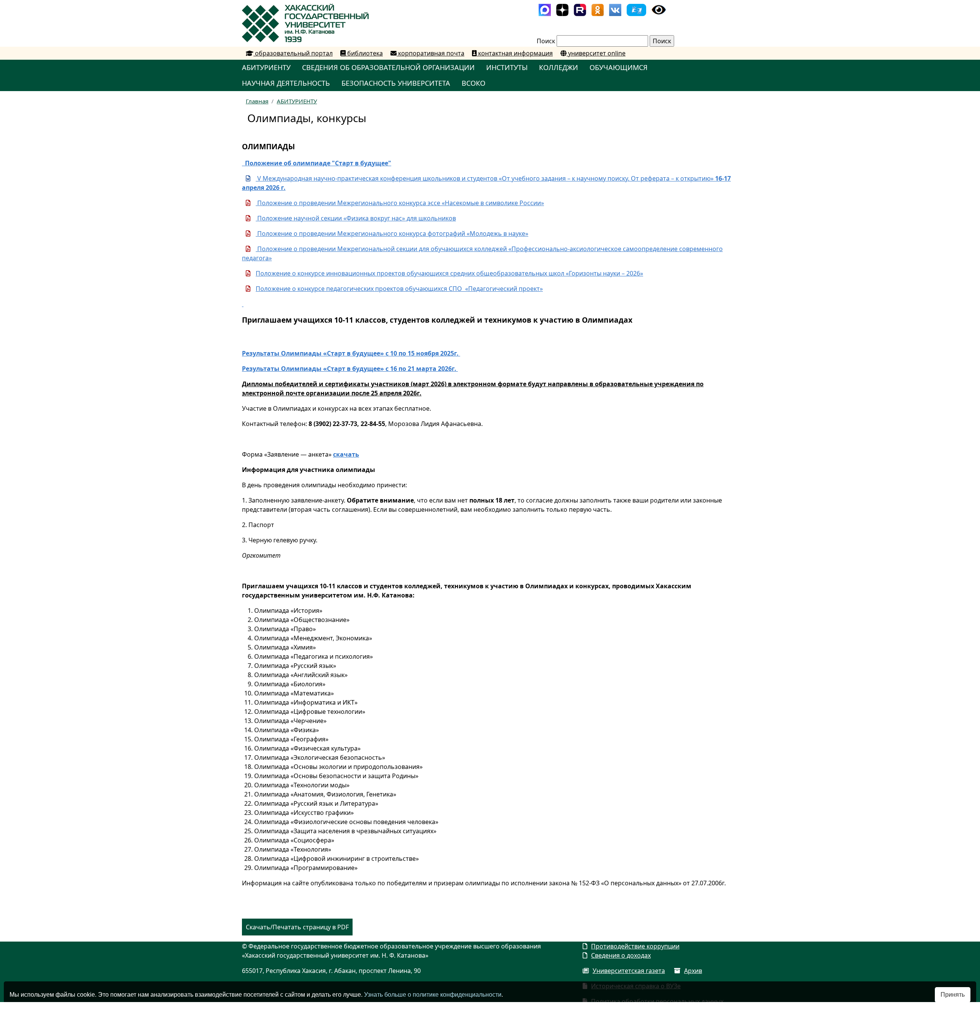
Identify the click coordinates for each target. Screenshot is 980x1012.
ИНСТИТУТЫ (507, 67)
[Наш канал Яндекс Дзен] (562, 9)
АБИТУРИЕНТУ (266, 67)
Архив (693, 970)
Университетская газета (629, 970)
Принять (953, 994)
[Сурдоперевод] (636, 9)
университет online (596, 53)
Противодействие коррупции (635, 946)
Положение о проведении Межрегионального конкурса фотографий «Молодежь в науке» (392, 233)
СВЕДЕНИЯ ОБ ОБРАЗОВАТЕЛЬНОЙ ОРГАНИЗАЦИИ (388, 67)
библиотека (364, 53)
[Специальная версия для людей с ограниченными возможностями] (659, 9)
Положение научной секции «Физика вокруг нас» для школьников (356, 218)
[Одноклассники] (598, 9)
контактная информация (515, 53)
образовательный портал (293, 53)
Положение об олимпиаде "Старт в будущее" (316, 163)
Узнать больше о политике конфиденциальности (432, 994)
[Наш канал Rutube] (580, 9)
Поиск (546, 41)
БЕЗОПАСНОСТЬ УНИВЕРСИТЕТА (395, 83)
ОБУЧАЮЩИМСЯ (619, 67)
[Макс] (545, 9)
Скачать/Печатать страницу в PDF (297, 927)
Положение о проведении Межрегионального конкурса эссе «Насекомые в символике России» (400, 203)
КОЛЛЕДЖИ (558, 67)
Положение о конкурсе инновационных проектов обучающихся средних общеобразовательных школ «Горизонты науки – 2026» (449, 273)
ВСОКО (473, 83)
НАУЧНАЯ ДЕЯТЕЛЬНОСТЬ (286, 83)
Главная (257, 101)
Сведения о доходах (621, 955)
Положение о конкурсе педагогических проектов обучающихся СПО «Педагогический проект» (399, 288)
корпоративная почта (430, 53)
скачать (346, 454)
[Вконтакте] (615, 9)
